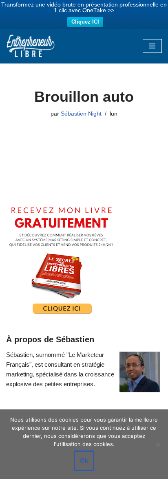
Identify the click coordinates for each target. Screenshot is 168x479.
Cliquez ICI (85, 22)
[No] (158, 444)
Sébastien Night (81, 114)
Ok (84, 460)
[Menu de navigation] (152, 46)
